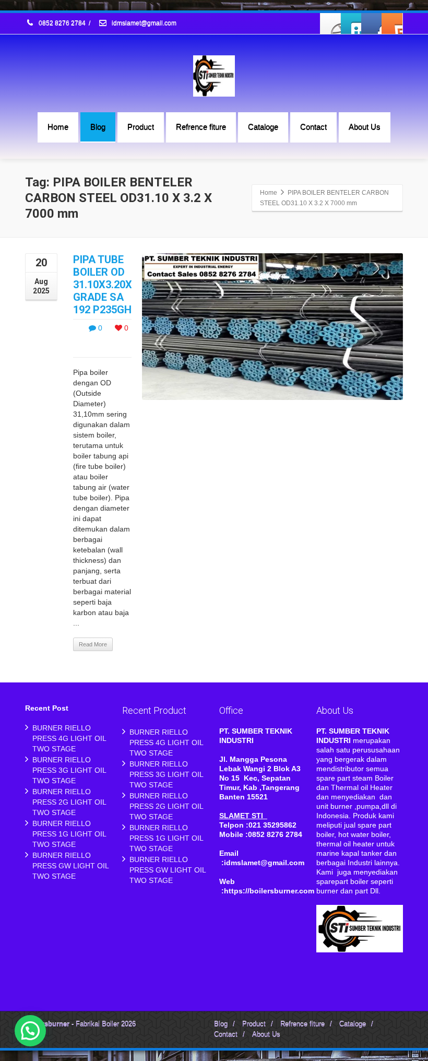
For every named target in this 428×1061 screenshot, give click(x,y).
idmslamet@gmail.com (143, 23)
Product (140, 126)
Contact (313, 126)
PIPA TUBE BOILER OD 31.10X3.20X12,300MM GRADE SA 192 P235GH (127, 284)
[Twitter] (351, 23)
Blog (97, 126)
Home (57, 126)
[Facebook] (330, 23)
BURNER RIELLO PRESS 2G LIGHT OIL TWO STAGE (69, 802)
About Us (365, 126)
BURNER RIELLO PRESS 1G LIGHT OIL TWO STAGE (69, 833)
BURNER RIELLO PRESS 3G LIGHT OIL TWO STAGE (69, 770)
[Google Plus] (371, 23)
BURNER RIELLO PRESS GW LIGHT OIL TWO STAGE (70, 865)
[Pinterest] (392, 23)
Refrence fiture (201, 126)
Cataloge (263, 126)
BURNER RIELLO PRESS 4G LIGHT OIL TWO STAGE (69, 738)
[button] (30, 1030)
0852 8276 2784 (62, 23)
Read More (93, 644)
